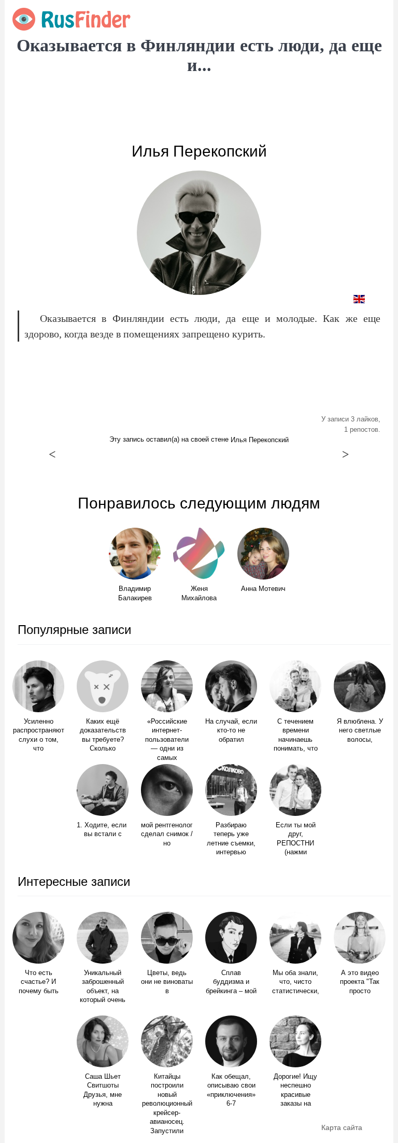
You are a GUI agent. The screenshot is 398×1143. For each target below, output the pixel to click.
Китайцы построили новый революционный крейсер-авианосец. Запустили (167, 1104)
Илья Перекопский (199, 151)
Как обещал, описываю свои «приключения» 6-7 (231, 1090)
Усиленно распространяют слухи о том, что (38, 735)
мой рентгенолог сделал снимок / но (167, 834)
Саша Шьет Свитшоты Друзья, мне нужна (102, 1090)
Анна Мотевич (263, 588)
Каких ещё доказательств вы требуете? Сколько (103, 735)
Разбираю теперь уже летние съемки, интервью (231, 839)
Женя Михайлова (199, 593)
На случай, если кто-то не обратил (231, 730)
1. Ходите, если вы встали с (103, 830)
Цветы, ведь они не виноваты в (167, 982)
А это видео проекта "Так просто (359, 982)
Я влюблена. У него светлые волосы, (360, 730)
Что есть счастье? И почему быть (39, 982)
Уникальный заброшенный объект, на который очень (102, 986)
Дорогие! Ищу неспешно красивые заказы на (295, 1090)
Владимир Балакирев (135, 593)
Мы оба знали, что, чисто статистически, (295, 982)
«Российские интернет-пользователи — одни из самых (167, 739)
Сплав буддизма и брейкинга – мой (231, 982)
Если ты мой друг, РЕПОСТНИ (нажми (296, 839)
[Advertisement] (199, 109)
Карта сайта (341, 1127)
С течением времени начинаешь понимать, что (296, 735)
